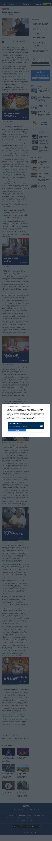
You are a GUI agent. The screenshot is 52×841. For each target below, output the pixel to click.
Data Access (26, 434)
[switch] (41, 426)
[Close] (48, 406)
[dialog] (26, 420)
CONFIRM (17, 430)
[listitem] (25, 423)
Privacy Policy (33, 434)
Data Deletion (19, 434)
